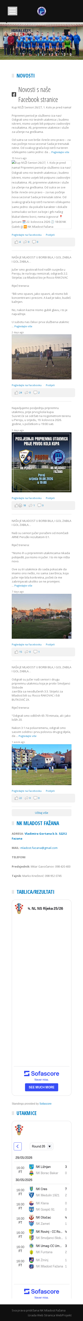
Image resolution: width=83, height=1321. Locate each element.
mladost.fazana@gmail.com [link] (39, 848)
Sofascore (45, 1103)
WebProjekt (63, 1315)
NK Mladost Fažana (53, 1310)
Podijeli (50, 234)
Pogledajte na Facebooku (27, 234)
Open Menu (12, 11)
